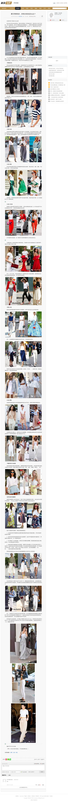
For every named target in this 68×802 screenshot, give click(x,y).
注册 (29, 771)
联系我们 (29, 796)
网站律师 (37, 796)
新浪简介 (17, 796)
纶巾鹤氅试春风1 (10, 779)
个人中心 (12, 8)
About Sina (21, 796)
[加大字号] (42, 16)
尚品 (31, 8)
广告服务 (25, 796)
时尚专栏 (20, 16)
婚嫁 (36, 8)
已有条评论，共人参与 (39, 763)
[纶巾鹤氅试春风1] (4, 782)
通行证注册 (46, 796)
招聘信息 (33, 796)
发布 (42, 772)
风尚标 (17, 8)
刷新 (9, 775)
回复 (43, 784)
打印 (40, 759)
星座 (49, 8)
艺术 (45, 8)
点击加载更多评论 (23, 787)
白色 (14, 752)
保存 (36, 759)
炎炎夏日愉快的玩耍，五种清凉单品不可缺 (56, 70)
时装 (23, 8)
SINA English (42, 796)
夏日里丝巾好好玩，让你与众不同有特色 (56, 68)
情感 (40, 8)
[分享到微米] (6, 759)
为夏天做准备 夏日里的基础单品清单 (55, 72)
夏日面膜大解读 (51, 75)
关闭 (43, 759)
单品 (17, 752)
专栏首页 (4, 8)
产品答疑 (50, 796)
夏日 (11, 752)
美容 (27, 8)
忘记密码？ (33, 771)
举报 (36, 784)
